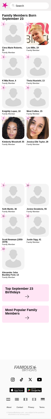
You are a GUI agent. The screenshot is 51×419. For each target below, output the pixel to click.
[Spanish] (8, 399)
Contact (20, 407)
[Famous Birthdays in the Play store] (34, 390)
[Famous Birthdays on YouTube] (39, 379)
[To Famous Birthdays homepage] (5, 5)
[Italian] (34, 399)
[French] (25, 399)
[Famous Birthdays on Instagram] (11, 379)
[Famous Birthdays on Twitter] (29, 379)
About (9, 407)
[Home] (25, 368)
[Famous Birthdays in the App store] (17, 390)
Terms (41, 407)
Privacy (31, 407)
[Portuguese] (17, 399)
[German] (43, 399)
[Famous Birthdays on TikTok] (20, 379)
